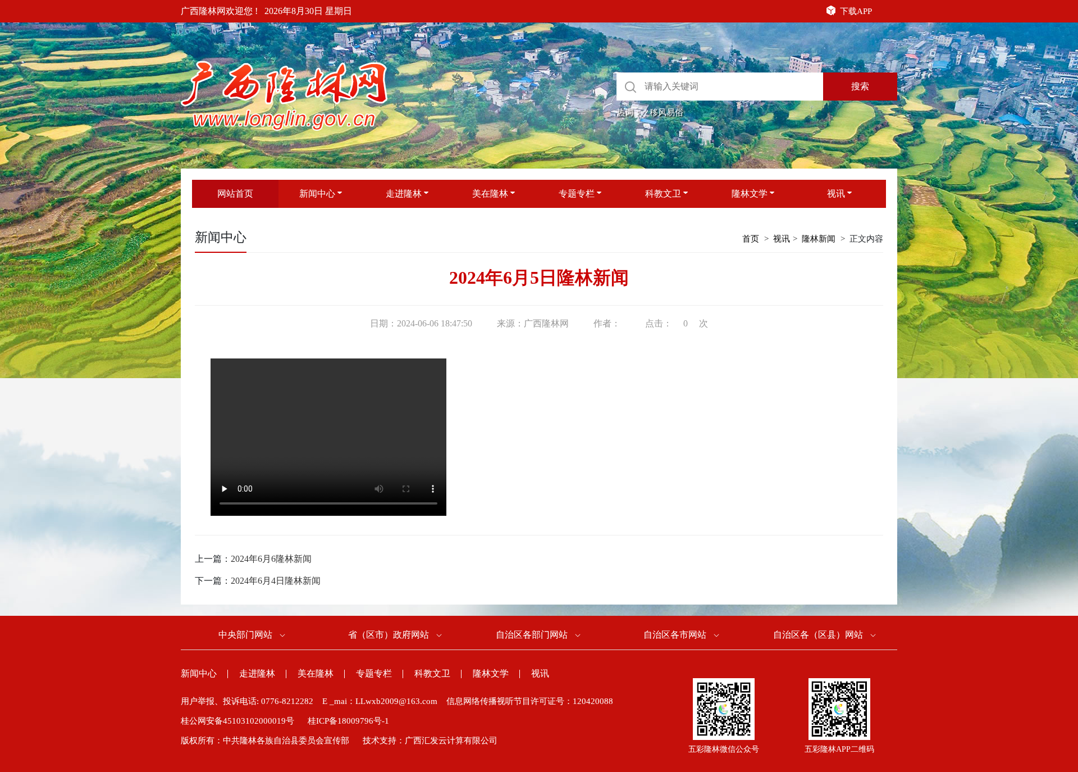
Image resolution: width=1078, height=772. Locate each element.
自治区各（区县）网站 (818, 634)
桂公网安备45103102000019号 (237, 720)
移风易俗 (666, 112)
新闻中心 (317, 193)
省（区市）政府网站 (388, 634)
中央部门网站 (245, 634)
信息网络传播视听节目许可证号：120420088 (529, 701)
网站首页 (235, 193)
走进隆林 (404, 193)
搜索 (860, 86)
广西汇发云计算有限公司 (451, 740)
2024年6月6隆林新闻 (271, 559)
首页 (750, 238)
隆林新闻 (818, 238)
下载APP (856, 11)
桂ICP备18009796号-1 (348, 720)
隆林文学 (750, 193)
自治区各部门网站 (532, 634)
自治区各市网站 (674, 634)
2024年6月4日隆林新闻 (276, 580)
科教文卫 (663, 193)
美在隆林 (490, 193)
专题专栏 (577, 193)
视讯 (836, 193)
